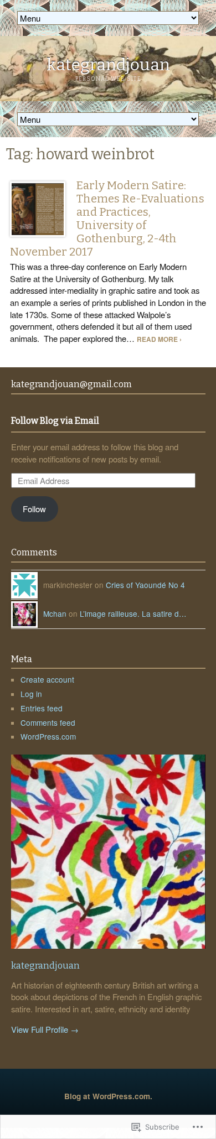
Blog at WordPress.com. (108, 1096)
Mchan (54, 613)
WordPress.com (48, 736)
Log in (31, 693)
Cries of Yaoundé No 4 (145, 584)
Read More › (159, 339)
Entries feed (41, 708)
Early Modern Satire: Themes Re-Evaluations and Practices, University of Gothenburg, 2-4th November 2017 (107, 218)
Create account (47, 679)
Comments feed (47, 722)
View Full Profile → (45, 1029)
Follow (34, 508)
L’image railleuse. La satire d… (133, 613)
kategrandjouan (108, 65)
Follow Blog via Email (55, 421)
